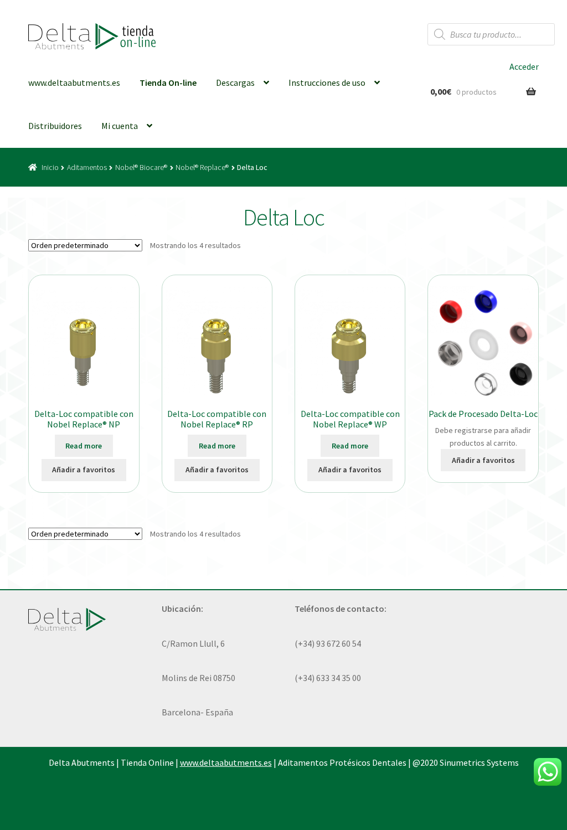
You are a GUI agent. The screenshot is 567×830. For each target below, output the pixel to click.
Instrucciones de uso (326, 82)
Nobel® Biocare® (141, 167)
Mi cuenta (119, 125)
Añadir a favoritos (83, 470)
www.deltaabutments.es (74, 82)
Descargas (235, 82)
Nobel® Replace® (202, 167)
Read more (83, 446)
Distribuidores (55, 125)
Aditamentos (87, 167)
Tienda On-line (168, 82)
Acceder (524, 66)
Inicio (50, 167)
